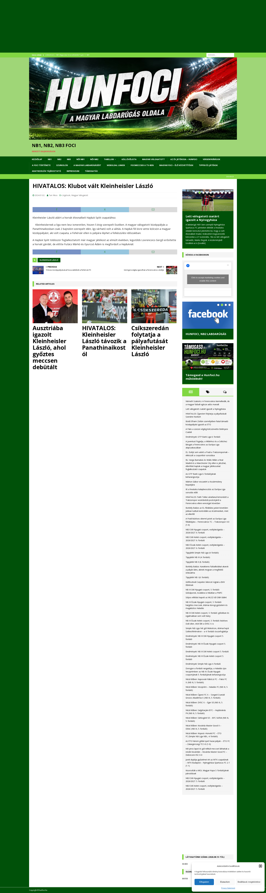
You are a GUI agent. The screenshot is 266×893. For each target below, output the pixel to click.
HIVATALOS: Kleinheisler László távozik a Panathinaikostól (104, 341)
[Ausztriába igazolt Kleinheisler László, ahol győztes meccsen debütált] (55, 306)
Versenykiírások (211, 159)
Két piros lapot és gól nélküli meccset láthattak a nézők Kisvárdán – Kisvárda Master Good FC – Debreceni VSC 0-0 (207, 755)
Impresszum (73, 171)
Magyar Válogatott (153, 159)
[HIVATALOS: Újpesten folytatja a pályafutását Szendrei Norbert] (207, 200)
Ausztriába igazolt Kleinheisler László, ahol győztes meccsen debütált (49, 347)
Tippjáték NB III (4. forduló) (198, 561)
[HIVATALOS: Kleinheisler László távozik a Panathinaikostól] (105, 306)
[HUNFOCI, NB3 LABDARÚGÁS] (207, 318)
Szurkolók (62, 165)
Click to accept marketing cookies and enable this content (207, 282)
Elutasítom (225, 882)
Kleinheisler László (49, 260)
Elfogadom (204, 882)
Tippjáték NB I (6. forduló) (197, 581)
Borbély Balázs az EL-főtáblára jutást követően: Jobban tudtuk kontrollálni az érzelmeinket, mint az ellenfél (207, 514)
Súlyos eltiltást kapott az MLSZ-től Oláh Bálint (206, 601)
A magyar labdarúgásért (87, 165)
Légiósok (66, 195)
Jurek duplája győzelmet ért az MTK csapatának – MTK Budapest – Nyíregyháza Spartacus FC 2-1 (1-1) (208, 766)
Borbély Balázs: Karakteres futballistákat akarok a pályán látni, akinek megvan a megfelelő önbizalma (207, 573)
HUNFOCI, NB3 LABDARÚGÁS (206, 337)
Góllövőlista (129, 159)
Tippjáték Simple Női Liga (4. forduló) (202, 556)
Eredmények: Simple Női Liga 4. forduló (203, 667)
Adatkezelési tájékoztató (46, 171)
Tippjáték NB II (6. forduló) (197, 565)
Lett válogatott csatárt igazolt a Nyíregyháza (206, 412)
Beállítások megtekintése (249, 882)
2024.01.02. (40, 195)
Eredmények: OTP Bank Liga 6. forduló (203, 440)
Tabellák (109, 159)
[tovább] (204, 246)
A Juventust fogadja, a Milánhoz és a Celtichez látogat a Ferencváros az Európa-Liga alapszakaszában (206, 448)
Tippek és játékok (208, 165)
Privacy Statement (228, 888)
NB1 (50, 159)
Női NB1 (80, 159)
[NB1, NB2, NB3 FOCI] (133, 138)
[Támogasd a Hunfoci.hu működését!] (207, 360)
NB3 (69, 159)
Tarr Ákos (53, 195)
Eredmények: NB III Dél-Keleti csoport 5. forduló (207, 655)
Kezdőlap (37, 159)
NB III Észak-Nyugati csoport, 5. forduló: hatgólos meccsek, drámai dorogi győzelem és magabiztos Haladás (206, 608)
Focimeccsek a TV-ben (142, 165)
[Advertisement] (112, 29)
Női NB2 (94, 159)
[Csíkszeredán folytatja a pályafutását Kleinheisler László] (154, 306)
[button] (260, 866)
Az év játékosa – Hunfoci (183, 159)
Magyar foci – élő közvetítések (176, 165)
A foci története (41, 165)
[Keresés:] (220, 54)
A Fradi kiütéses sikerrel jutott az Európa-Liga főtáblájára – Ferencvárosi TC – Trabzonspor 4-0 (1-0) (207, 525)
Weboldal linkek (116, 165)
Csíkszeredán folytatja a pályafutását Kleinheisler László (150, 341)
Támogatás (91, 171)
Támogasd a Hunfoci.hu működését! (203, 380)
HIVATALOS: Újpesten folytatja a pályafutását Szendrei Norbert (208, 219)
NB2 (59, 159)
